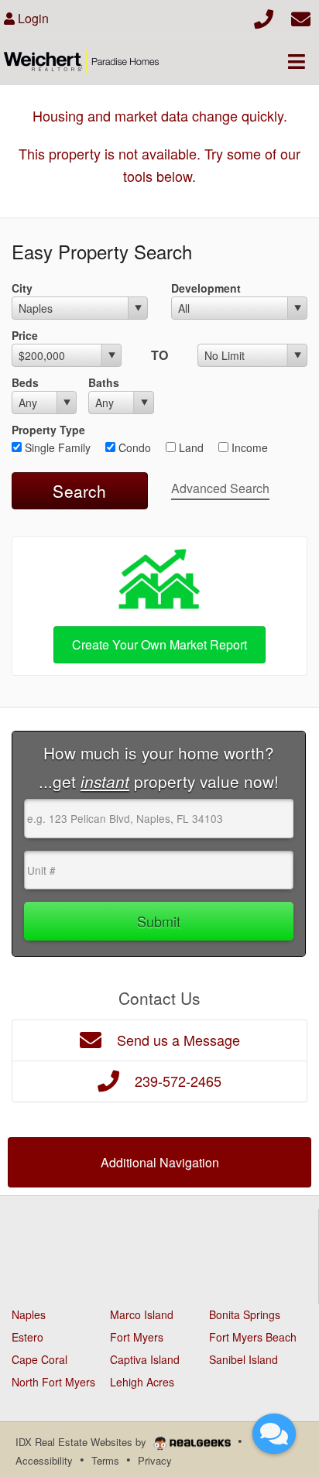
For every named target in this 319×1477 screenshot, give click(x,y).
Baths (103, 382)
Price (25, 335)
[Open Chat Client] (274, 1434)
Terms (105, 1460)
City (22, 288)
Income (248, 447)
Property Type (48, 429)
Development (206, 288)
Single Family (56, 447)
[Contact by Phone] (263, 17)
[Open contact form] (300, 17)
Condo (133, 447)
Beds (25, 382)
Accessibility (44, 1460)
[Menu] (296, 61)
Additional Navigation (160, 1162)
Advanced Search (220, 488)
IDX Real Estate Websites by (82, 1441)
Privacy (155, 1460)
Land (190, 447)
